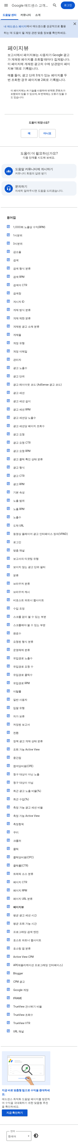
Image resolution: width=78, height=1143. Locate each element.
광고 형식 (19, 467)
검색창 (17, 293)
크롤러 (17, 840)
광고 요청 (19, 434)
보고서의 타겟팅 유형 (26, 558)
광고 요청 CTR (21, 442)
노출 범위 (19, 500)
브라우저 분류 (21, 583)
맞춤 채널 (19, 550)
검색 (16, 260)
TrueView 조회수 (23, 1015)
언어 (12, 1131)
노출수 (17, 517)
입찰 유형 (19, 708)
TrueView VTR (21, 1023)
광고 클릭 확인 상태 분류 (28, 459)
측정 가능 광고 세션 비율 (28, 807)
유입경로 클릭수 (23, 675)
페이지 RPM (20, 890)
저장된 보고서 (21, 724)
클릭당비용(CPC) (23, 857)
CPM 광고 (19, 981)
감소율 (17, 252)
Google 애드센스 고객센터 (31, 5)
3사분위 (18, 243)
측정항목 (18, 824)
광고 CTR (18, 476)
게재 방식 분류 (22, 310)
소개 (38, 15)
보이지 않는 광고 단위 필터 (29, 567)
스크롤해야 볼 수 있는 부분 (29, 625)
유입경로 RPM (21, 683)
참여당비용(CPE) (23, 766)
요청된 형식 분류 (23, 641)
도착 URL (18, 525)
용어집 (11, 218)
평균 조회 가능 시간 (25, 923)
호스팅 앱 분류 (22, 948)
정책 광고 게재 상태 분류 (28, 741)
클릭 (16, 849)
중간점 (17, 757)
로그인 (17, 542)
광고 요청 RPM (21, 451)
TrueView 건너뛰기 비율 (27, 1006)
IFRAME (17, 998)
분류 (16, 575)
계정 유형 (19, 343)
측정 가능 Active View (26, 816)
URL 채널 (18, 1031)
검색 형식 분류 (22, 268)
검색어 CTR (20, 285)
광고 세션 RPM (21, 409)
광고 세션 (19, 393)
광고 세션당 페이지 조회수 (29, 426)
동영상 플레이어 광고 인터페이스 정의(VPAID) (40, 534)
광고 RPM (18, 484)
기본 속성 (19, 492)
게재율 (17, 335)
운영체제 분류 (21, 650)
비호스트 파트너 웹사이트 (28, 600)
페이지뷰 (18, 907)
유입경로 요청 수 (23, 666)
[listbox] (18, 1136)
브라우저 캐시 (21, 592)
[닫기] (75, 24)
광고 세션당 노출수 (24, 418)
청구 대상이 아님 (23, 782)
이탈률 (17, 691)
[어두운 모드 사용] (36, 1135)
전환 (16, 733)
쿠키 (16, 832)
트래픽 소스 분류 (23, 874)
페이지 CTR (20, 882)
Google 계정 (21, 990)
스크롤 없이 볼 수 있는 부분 (29, 617)
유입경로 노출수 (23, 658)
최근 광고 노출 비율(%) (27, 791)
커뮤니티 (25, 15)
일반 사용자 (20, 699)
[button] (6, 5)
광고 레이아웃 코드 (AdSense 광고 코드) (37, 384)
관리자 (17, 359)
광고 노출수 (20, 368)
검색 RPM (18, 277)
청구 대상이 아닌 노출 (26, 774)
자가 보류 (19, 716)
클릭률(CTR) (20, 865)
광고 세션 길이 (22, 401)
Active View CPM (23, 956)
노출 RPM (18, 509)
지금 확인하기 (14, 1112)
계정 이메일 (20, 351)
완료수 (17, 633)
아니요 (47, 133)
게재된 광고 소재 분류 (26, 326)
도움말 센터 (9, 15)
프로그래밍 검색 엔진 (26, 932)
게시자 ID (18, 301)
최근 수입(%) (21, 799)
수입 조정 (19, 608)
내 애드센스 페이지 (15, 26)
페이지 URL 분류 (23, 898)
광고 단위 (19, 376)
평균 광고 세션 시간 (25, 915)
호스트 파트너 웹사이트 (27, 940)
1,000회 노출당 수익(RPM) (29, 227)
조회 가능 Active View (26, 749)
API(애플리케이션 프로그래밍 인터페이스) (38, 965)
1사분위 (17, 235)
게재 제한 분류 (22, 318)
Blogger (18, 973)
